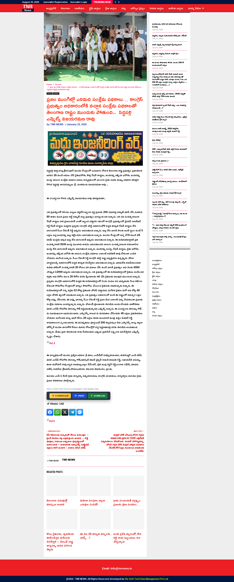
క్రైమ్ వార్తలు (94, 8)
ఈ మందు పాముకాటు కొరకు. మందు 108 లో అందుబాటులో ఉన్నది (168, 64)
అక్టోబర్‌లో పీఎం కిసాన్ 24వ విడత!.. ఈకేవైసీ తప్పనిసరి (167, 171)
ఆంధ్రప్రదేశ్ (51, 8)
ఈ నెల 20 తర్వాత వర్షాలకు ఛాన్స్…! (95, 536)
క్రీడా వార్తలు (111, 8)
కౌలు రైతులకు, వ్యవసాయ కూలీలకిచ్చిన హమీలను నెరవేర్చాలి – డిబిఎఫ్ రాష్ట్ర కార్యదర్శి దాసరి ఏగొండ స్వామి (60, 541)
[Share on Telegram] (72, 412)
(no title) (156, 140)
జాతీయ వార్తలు (175, 8)
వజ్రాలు (154, 307)
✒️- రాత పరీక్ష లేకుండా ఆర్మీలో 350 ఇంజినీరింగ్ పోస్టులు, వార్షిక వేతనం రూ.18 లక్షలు (169, 226)
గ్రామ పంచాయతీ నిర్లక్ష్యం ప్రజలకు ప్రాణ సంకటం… (126, 502)
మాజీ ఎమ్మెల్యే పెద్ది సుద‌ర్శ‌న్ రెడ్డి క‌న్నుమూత (167, 44)
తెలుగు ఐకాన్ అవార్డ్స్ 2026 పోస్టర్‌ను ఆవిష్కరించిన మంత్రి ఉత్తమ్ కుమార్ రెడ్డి (166, 130)
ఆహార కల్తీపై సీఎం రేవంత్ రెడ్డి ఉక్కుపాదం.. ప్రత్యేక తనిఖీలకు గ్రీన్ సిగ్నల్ (169, 118)
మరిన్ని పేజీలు (194, 8)
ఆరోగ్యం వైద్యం (138, 8)
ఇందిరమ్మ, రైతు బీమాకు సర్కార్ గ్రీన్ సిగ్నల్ (166, 193)
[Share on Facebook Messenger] (79, 412)
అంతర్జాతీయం (157, 260)
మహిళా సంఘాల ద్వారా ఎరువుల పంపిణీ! (92, 502)
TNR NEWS (57, 124)
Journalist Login (78, 2)
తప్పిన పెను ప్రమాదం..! (160, 160)
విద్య (123, 8)
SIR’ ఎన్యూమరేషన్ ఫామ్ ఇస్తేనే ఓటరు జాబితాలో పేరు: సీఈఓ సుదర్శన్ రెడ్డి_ (169, 150)
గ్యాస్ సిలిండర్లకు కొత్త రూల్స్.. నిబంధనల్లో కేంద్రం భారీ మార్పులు (169, 238)
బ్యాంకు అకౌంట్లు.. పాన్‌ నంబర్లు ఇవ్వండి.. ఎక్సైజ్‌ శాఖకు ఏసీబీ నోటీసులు (169, 203)
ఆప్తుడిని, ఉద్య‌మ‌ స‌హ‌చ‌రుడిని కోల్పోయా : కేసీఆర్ (169, 35)
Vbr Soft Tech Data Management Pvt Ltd (146, 579)
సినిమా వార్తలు (157, 8)
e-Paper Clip (62, 395)
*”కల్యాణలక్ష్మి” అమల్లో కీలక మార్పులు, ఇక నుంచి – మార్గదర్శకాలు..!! (169, 215)
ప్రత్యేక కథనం (157, 300)
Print (81, 395)
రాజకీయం (79, 8)
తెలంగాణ (65, 8)
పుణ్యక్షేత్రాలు (156, 296)
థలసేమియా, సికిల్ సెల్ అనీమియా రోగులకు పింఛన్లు (167, 25)
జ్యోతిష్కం (155, 288)
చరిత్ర (154, 280)
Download (99, 395)
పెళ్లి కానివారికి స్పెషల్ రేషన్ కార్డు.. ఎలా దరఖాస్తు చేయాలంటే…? (169, 106)
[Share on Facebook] (50, 412)
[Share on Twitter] (64, 412)
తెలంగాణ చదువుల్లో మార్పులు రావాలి (57, 502)
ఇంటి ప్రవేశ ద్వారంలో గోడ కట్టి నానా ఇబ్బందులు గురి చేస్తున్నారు (127, 537)
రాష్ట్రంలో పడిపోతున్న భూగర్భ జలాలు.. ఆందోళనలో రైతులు (169, 182)
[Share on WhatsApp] (57, 412)
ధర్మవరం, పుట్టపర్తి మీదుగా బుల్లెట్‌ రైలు (165, 53)
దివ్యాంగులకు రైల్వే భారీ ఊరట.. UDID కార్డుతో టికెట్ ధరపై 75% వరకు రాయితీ (168, 95)
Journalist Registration (55, 2)
